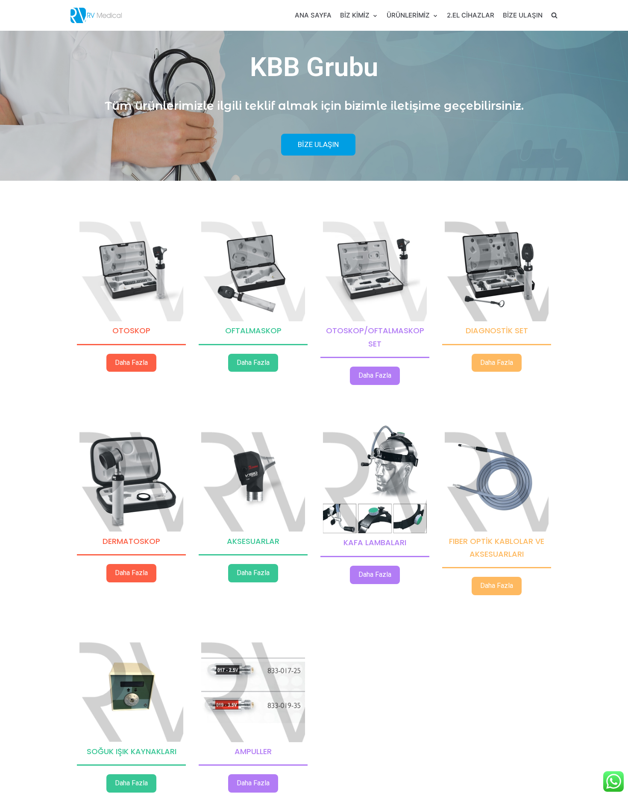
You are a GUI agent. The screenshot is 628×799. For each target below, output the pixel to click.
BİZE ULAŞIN (523, 15)
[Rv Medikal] (96, 15)
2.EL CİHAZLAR (470, 15)
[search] (554, 15)
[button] (318, 145)
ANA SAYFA (313, 15)
